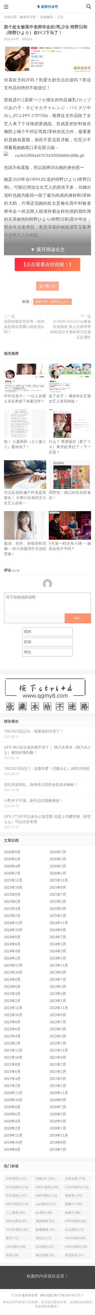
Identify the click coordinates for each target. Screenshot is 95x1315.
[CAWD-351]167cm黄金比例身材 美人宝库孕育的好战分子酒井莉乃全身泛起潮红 (70, 329)
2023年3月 (58, 994)
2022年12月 (13, 1008)
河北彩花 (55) (74, 1255)
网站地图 (46, 1295)
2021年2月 (12, 1086)
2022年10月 (13, 1015)
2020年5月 (58, 1114)
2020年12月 (13, 1093)
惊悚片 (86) (72, 1213)
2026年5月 (58, 859)
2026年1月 (58, 873)
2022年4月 (12, 1036)
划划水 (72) (43, 1238)
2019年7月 (58, 1150)
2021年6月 (12, 1072)
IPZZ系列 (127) (16, 1195)
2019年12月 (13, 1135)
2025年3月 (58, 909)
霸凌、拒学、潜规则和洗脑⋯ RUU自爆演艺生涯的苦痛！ (25, 549)
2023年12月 (13, 965)
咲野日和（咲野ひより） (52, 302)
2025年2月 (12, 916)
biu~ (78, 618)
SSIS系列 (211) (16, 1178)
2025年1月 (58, 916)
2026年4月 (12, 866)
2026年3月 (58, 866)
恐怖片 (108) (73, 1204)
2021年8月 (12, 1065)
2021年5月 (58, 1072)
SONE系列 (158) (17, 1187)
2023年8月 (12, 980)
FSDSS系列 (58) (76, 1247)
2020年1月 (58, 1128)
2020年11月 (59, 1093)
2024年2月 (12, 958)
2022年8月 (12, 1022)
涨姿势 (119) (73, 1195)
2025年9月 (58, 887)
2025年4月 (12, 909)
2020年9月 (58, 1100)
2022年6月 (12, 1029)
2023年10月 (13, 972)
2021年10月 (13, 1057)
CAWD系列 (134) (76, 1187)
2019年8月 (12, 1150)
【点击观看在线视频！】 (47, 264)
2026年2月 (12, 873)
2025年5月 (58, 902)
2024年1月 (58, 958)
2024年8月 (12, 937)
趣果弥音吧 (47, 6)
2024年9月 (58, 930)
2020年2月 (12, 1128)
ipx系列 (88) (44, 1213)
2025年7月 (58, 895)
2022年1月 (58, 1043)
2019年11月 (59, 1135)
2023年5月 (58, 987)
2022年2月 (12, 1043)
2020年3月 (58, 1121)
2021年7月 (58, 1065)
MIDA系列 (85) (16, 1221)
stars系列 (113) (45, 1204)
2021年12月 (13, 1050)
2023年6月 (12, 987)
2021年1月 (58, 1086)
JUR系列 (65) (45, 1247)
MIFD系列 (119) (17, 1204)
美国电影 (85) (45, 1221)
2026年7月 (58, 852)
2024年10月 (13, 930)
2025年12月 (13, 880)
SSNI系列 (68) (16, 1247)
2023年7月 (58, 980)
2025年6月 (12, 902)
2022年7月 (58, 1022)
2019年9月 (58, 1142)
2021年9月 (58, 1057)
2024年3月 (58, 951)
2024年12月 (13, 923)
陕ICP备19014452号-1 (68, 1295)
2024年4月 (12, 951)
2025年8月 (12, 895)
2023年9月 (58, 972)
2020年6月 (12, 1114)
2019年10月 (13, 1142)
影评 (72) (12, 1238)
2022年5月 (58, 1029)
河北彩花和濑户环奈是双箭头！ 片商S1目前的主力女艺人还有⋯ (25, 498)
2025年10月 (13, 887)
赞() (50, 286)
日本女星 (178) (75, 1178)
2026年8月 (12, 852)
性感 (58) (12, 1255)
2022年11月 (59, 1008)
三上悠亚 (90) (15, 1213)
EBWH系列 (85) (76, 1221)
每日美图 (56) (45, 1255)
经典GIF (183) (45, 1178)
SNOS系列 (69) (75, 1238)
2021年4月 (12, 1079)
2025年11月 (59, 880)
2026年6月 (12, 859)
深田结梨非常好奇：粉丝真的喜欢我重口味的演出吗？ (24, 327)
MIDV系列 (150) (47, 1187)
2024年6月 (12, 944)
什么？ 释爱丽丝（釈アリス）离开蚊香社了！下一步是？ (70, 447)
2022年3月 (58, 1036)
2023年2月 (12, 1001)
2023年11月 (59, 965)
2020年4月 (12, 1121)
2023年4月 (12, 994)
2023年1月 (58, 1001)
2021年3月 (58, 1079)
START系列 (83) (17, 1230)
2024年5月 (58, 944)
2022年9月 (58, 1015)
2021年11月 (59, 1050)
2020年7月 (58, 1107)
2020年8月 (12, 1107)
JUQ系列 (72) (74, 1230)
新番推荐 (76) (45, 1230)
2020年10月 (13, 1100)
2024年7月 (58, 937)
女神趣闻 (46, 17)
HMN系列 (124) (46, 1195)
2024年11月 (59, 923)
